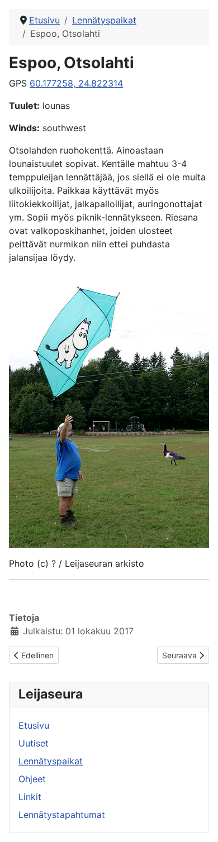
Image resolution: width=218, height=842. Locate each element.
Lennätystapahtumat (61, 814)
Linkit (29, 796)
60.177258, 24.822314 (76, 83)
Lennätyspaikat (50, 761)
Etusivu (33, 725)
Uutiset (33, 743)
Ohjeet (32, 778)
